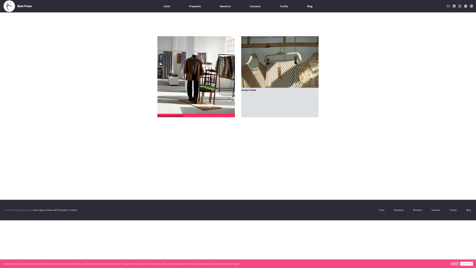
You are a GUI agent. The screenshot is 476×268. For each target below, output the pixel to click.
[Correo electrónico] (448, 6)
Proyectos (398, 210)
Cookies (73, 210)
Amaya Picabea (248, 90)
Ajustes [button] (455, 264)
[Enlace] (17, 6)
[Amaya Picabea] (280, 62)
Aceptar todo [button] (466, 264)
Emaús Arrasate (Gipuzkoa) (170, 116)
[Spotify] (465, 6)
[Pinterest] (471, 6)
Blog (468, 210)
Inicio (382, 210)
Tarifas (453, 210)
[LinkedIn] (454, 6)
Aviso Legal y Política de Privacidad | (51, 210)
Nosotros (417, 210)
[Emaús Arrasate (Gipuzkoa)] (196, 75)
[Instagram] (459, 6)
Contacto (435, 210)
